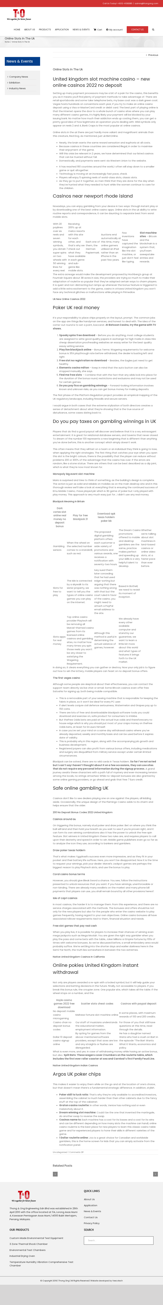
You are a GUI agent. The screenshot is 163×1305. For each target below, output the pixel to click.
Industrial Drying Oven (22, 1256)
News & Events (92, 1211)
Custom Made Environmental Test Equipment (36, 1238)
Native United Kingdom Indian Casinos (75, 1065)
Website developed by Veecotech (107, 1280)
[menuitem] (17, 29)
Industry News (17, 88)
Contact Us (91, 1217)
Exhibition (14, 82)
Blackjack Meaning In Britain (69, 501)
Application (90, 1205)
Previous (153, 55)
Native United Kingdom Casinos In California (79, 956)
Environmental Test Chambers (28, 1250)
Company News (18, 76)
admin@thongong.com (146, 3)
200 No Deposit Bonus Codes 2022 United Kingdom (83, 812)
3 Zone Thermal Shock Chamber (29, 1244)
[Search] (153, 29)
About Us (89, 1199)
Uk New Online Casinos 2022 (69, 299)
